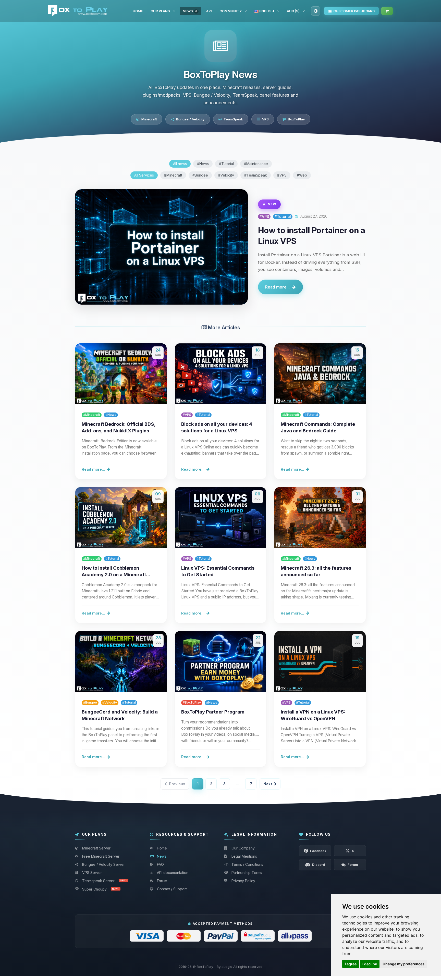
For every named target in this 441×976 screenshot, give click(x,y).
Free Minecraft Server (100, 856)
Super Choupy (100, 889)
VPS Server (92, 872)
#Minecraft (173, 175)
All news (180, 163)
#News (203, 163)
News (190, 11)
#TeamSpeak (255, 175)
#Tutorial (226, 163)
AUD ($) (293, 11)
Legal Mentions (244, 856)
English (266, 11)
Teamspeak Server (104, 881)
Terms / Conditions (247, 864)
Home (138, 11)
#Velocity (226, 175)
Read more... (277, 287)
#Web (302, 175)
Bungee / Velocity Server (103, 864)
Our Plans (160, 11)
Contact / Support (172, 889)
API (209, 11)
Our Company (243, 848)
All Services (144, 175)
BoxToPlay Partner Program (212, 712)
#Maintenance (256, 163)
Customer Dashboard (354, 11)
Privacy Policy (243, 881)
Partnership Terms (246, 872)
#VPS (282, 175)
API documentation (172, 872)
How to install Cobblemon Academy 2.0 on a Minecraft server (114, 574)
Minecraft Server (96, 848)
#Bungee (200, 175)
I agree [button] (351, 964)
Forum (162, 881)
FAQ (160, 864)
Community (230, 11)
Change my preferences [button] (403, 964)
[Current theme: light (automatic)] (315, 11)
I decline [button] (369, 964)
